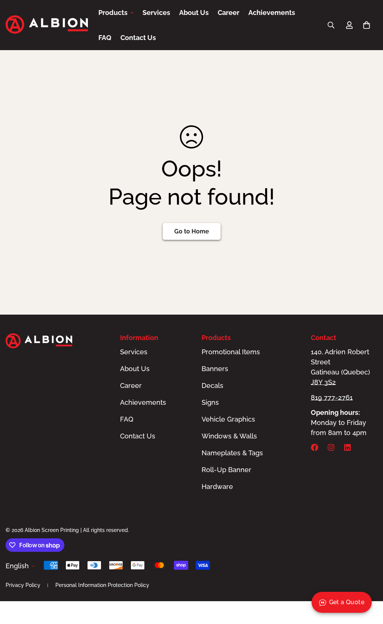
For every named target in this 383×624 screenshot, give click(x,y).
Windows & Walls (229, 436)
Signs (210, 402)
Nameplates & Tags (232, 453)
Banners (215, 369)
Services (156, 12)
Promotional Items (231, 352)
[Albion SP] (47, 25)
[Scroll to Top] (368, 583)
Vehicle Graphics (228, 419)
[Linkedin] (347, 447)
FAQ (104, 38)
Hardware (217, 486)
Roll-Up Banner (226, 470)
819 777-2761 (332, 397)
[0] (366, 25)
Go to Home (191, 231)
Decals (212, 385)
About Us (194, 12)
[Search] (331, 25)
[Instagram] (331, 447)
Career (228, 12)
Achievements (271, 12)
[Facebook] (314, 447)
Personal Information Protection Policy (102, 585)
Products (113, 12)
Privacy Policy (23, 585)
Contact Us (138, 38)
